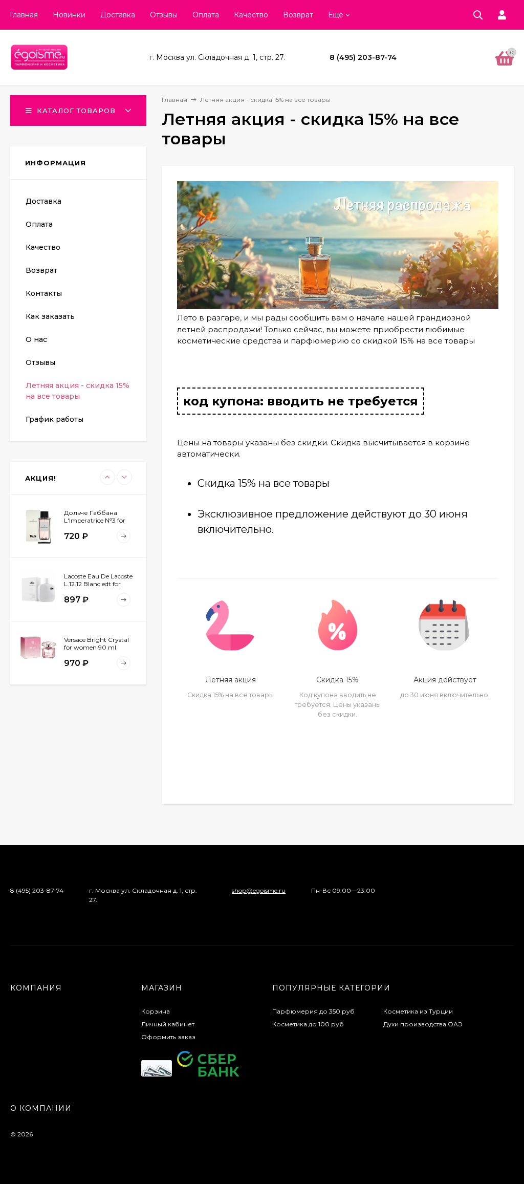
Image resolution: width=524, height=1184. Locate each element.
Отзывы (164, 14)
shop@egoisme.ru (259, 890)
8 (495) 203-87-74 (363, 57)
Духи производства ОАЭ (423, 1024)
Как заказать (50, 316)
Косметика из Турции (418, 1011)
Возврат (298, 14)
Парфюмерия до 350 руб (313, 1011)
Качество (251, 14)
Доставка (117, 14)
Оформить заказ (168, 1037)
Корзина (155, 1011)
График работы (54, 419)
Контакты (44, 293)
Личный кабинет (167, 1024)
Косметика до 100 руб (308, 1024)
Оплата (205, 14)
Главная (24, 14)
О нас (36, 339)
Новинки (69, 14)
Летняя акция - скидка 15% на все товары (77, 391)
